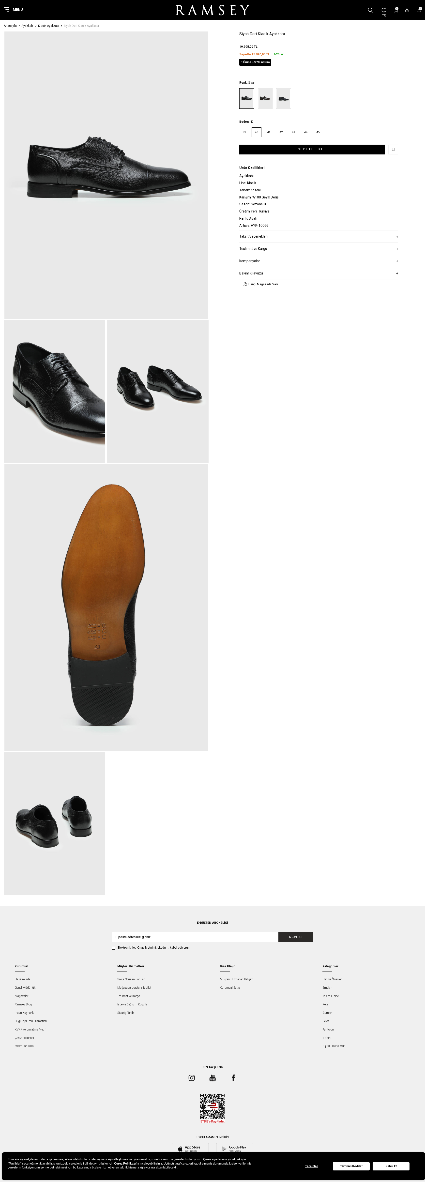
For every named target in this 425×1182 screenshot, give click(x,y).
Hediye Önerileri (332, 979)
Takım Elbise (330, 996)
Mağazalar (21, 996)
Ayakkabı (27, 26)
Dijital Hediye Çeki (333, 1046)
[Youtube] (212, 1078)
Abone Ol (296, 937)
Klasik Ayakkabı (48, 26)
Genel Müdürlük (25, 987)
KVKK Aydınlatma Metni (30, 1029)
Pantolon (328, 1029)
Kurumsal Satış (230, 987)
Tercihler (311, 1166)
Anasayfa (10, 26)
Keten (326, 1004)
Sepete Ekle (312, 149)
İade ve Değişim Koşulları (133, 1004)
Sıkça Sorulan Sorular (131, 979)
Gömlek (327, 1013)
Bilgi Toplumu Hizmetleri (31, 1021)
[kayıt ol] (407, 10)
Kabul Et (391, 1166)
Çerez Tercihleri (24, 1046)
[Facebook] (233, 1078)
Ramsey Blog (23, 1004)
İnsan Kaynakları (25, 1013)
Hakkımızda (22, 979)
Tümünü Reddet (351, 1166)
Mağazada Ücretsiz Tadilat (134, 987)
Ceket (325, 1021)
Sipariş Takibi (126, 1013)
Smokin (327, 987)
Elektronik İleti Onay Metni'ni (137, 947)
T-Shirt (326, 1038)
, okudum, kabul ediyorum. (154, 947)
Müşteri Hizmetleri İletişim (237, 979)
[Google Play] (234, 1149)
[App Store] (190, 1149)
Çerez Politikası (24, 1038)
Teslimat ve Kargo (128, 996)
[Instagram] (192, 1078)
